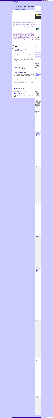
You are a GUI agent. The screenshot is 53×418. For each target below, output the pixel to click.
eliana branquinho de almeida (19, 81)
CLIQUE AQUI (37, 38)
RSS (35, 415)
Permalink (14, 49)
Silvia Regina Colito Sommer (19, 49)
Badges (32, 417)
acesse (38, 8)
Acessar (45, 0)
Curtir (13, 45)
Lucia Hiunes (18, 90)
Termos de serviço (39, 417)
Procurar (52, 0)
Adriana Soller (18, 93)
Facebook (14, 46)
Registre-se (43, 0)
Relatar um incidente (35, 417)
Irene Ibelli (19, 67)
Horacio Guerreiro (18, 88)
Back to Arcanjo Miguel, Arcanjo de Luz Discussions (20, 9)
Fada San (16, 417)
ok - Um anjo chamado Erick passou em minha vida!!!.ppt (20, 72)
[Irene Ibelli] (13, 7)
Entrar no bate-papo (49, 417)
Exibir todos (40, 415)
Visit (36, 46)
